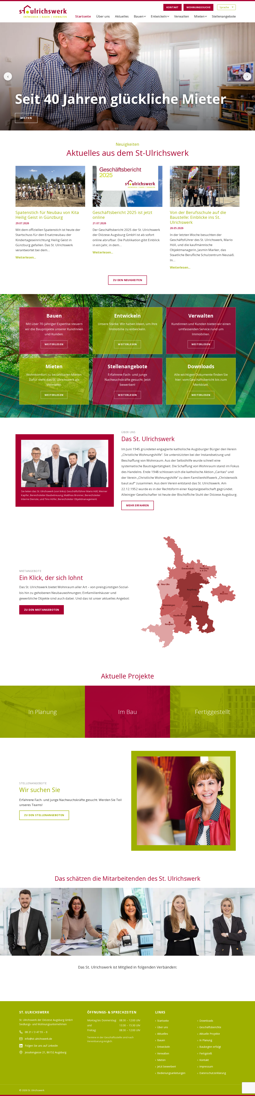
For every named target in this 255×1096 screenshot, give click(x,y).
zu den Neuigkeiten (127, 280)
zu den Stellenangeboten (44, 815)
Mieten (199, 16)
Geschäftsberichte (210, 1027)
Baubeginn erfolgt (210, 1046)
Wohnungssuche (198, 7)
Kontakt (172, 7)
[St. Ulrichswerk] (43, 11)
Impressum (206, 1066)
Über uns (103, 16)
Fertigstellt (205, 1053)
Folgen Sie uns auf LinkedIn (41, 1045)
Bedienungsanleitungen (171, 1073)
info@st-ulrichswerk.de (38, 1038)
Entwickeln (159, 16)
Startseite (83, 16)
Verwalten (181, 16)
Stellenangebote (224, 16)
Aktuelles (122, 16)
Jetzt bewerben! (166, 1066)
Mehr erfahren (137, 505)
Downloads (206, 1020)
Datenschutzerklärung (212, 1073)
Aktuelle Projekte (209, 1033)
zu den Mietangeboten (41, 609)
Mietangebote (32, 118)
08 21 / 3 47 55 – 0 (36, 1032)
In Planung (205, 1040)
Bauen (138, 16)
